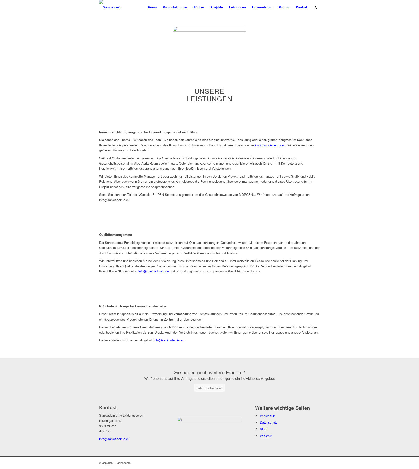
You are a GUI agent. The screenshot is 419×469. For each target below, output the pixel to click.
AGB (263, 429)
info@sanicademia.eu (153, 271)
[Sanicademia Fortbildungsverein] (121, 7)
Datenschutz (269, 422)
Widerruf (266, 435)
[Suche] (315, 7)
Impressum (268, 415)
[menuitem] (152, 7)
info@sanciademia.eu (270, 145)
